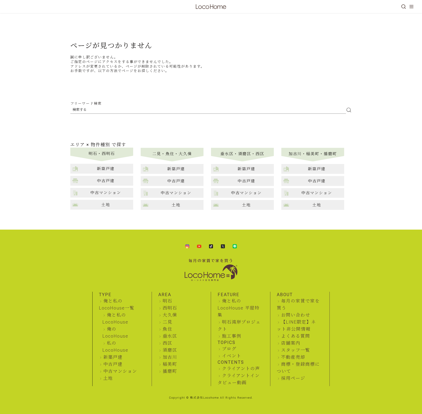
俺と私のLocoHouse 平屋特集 (239, 308)
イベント (231, 355)
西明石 (170, 308)
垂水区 (170, 336)
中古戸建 (113, 364)
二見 (167, 322)
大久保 (170, 315)
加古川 (170, 357)
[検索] (403, 6)
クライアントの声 (241, 368)
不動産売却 (293, 357)
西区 (167, 343)
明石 (167, 301)
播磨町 (170, 371)
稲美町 (170, 364)
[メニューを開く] (411, 6)
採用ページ (293, 378)
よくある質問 (295, 336)
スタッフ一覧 (295, 350)
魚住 (167, 329)
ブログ (229, 348)
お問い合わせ (295, 315)
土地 (108, 378)
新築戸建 (113, 357)
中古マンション (120, 371)
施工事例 (231, 336)
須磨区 (170, 350)
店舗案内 (290, 343)
